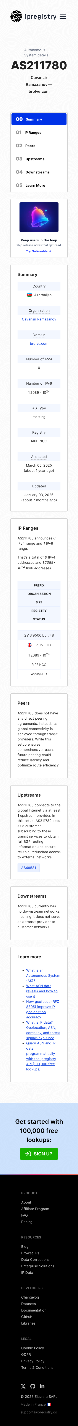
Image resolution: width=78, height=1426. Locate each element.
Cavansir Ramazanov (39, 319)
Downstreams (33, 172)
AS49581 (28, 868)
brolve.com (39, 343)
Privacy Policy (32, 1361)
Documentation (33, 1310)
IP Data (27, 1272)
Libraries (28, 1323)
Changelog (30, 1297)
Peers (25, 145)
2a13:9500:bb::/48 (39, 635)
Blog (25, 1246)
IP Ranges (28, 132)
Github (26, 1317)
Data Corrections (35, 1259)
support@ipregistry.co (39, 1412)
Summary (29, 119)
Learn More (30, 185)
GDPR (26, 1354)
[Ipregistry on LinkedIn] (42, 1387)
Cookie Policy (32, 1348)
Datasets (28, 1304)
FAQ (24, 1215)
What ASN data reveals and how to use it (42, 991)
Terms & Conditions (37, 1367)
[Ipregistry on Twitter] (24, 1387)
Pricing (26, 1222)
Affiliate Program (35, 1209)
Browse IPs (30, 1253)
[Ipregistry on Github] (33, 1387)
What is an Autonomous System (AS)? (43, 975)
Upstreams (30, 159)
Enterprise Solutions (37, 1266)
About (26, 1202)
